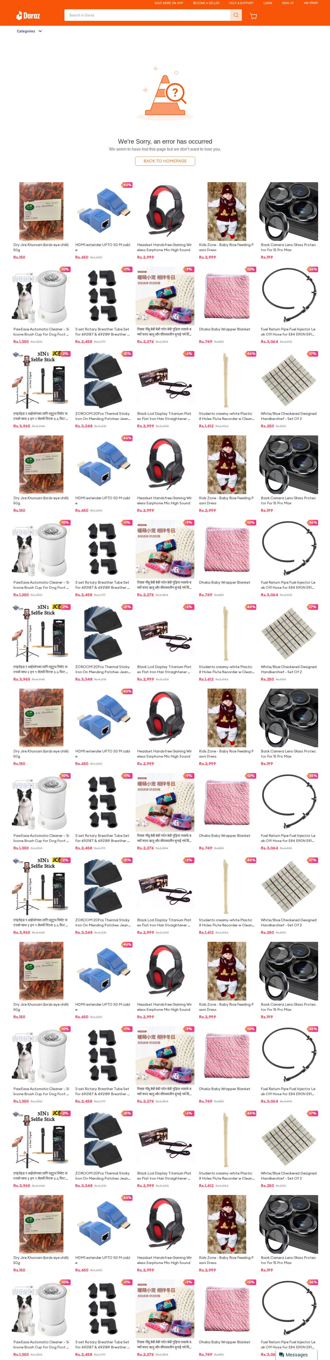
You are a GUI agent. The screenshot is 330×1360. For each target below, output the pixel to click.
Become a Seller (206, 3)
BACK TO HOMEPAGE (165, 161)
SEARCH (236, 15)
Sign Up (288, 3)
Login (267, 3)
